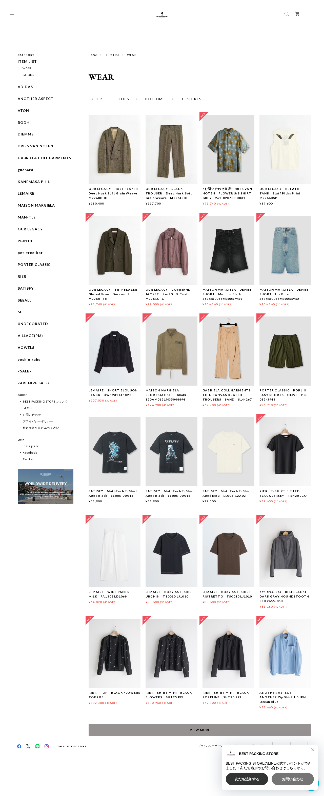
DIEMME (26, 134)
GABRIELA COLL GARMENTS (44, 158)
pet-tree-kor (30, 253)
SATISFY (26, 288)
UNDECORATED (33, 324)
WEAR (27, 68)
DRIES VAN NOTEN (35, 146)
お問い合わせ (32, 414)
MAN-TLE (27, 217)
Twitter (28, 459)
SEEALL (24, 300)
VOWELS (26, 348)
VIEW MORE (200, 730)
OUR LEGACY (30, 229)
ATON (23, 111)
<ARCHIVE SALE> (34, 383)
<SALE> (25, 371)
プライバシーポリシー (38, 421)
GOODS (28, 74)
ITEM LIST (112, 54)
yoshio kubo (29, 359)
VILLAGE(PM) (30, 336)
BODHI (24, 123)
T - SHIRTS (191, 99)
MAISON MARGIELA (36, 205)
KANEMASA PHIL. (34, 182)
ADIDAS (25, 87)
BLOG (27, 408)
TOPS (123, 99)
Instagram (30, 446)
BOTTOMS (155, 99)
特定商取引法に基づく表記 (41, 427)
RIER (22, 276)
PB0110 (25, 241)
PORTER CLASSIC (34, 265)
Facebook (30, 452)
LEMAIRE (26, 193)
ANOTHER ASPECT (35, 99)
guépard (25, 170)
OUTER (95, 99)
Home (93, 54)
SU (20, 312)
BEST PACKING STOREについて (45, 401)
